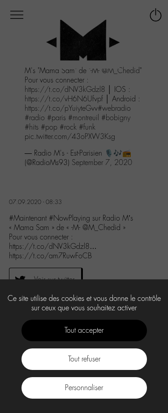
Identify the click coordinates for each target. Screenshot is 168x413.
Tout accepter (84, 330)
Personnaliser (84, 387)
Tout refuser (84, 359)
